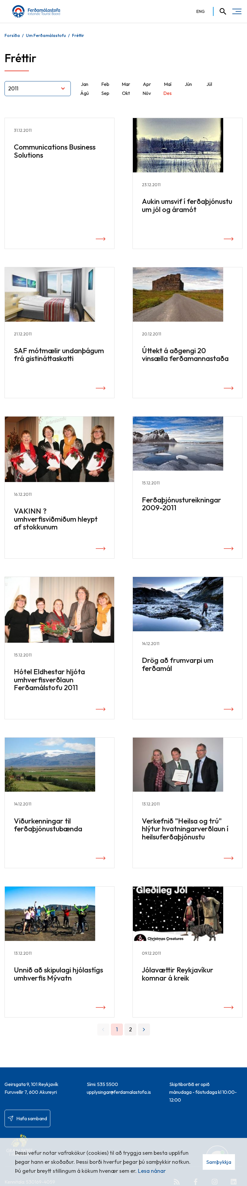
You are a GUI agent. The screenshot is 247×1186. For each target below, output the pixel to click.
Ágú (84, 93)
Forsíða (12, 35)
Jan (84, 84)
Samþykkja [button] (218, 1162)
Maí (167, 84)
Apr (147, 84)
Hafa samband (31, 1118)
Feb (105, 84)
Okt (126, 93)
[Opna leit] (220, 11)
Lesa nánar (152, 1170)
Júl (209, 84)
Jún (188, 84)
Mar (126, 84)
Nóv (146, 93)
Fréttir (78, 35)
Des (167, 93)
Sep (105, 93)
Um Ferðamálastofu (46, 35)
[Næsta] (144, 1030)
